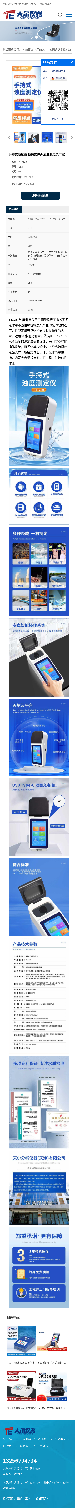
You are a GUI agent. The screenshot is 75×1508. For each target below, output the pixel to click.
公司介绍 (25, 1439)
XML (12, 1487)
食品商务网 (42, 1498)
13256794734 (20, 1460)
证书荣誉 (8, 1446)
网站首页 (27, 49)
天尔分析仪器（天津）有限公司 (22, 1482)
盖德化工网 (24, 1498)
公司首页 (8, 1439)
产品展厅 (41, 49)
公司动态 (43, 1439)
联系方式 (25, 1446)
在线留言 (43, 1446)
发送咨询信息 (40, 195)
